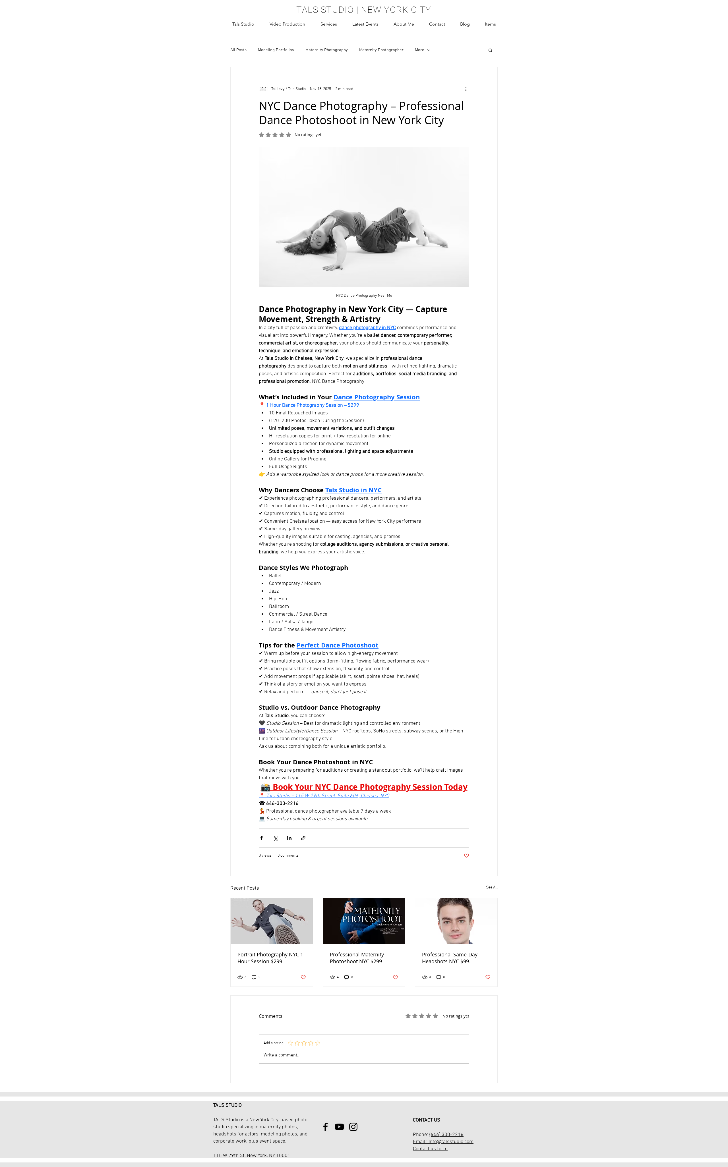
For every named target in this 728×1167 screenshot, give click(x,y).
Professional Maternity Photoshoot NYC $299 (357, 958)
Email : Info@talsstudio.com (443, 1142)
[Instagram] (353, 1126)
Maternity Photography (326, 50)
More (419, 50)
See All (492, 887)
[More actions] (465, 89)
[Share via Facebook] (261, 838)
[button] (329, 24)
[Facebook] (325, 1126)
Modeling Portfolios (276, 50)
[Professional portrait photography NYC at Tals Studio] (272, 921)
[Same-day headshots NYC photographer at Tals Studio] (456, 921)
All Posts (238, 50)
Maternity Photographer (381, 50)
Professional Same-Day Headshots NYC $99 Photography (449, 958)
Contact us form (430, 1149)
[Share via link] (303, 838)
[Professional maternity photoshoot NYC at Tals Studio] (364, 921)
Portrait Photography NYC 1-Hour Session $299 (271, 958)
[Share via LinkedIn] (289, 838)
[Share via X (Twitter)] (275, 838)
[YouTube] (339, 1126)
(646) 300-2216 (446, 1135)
